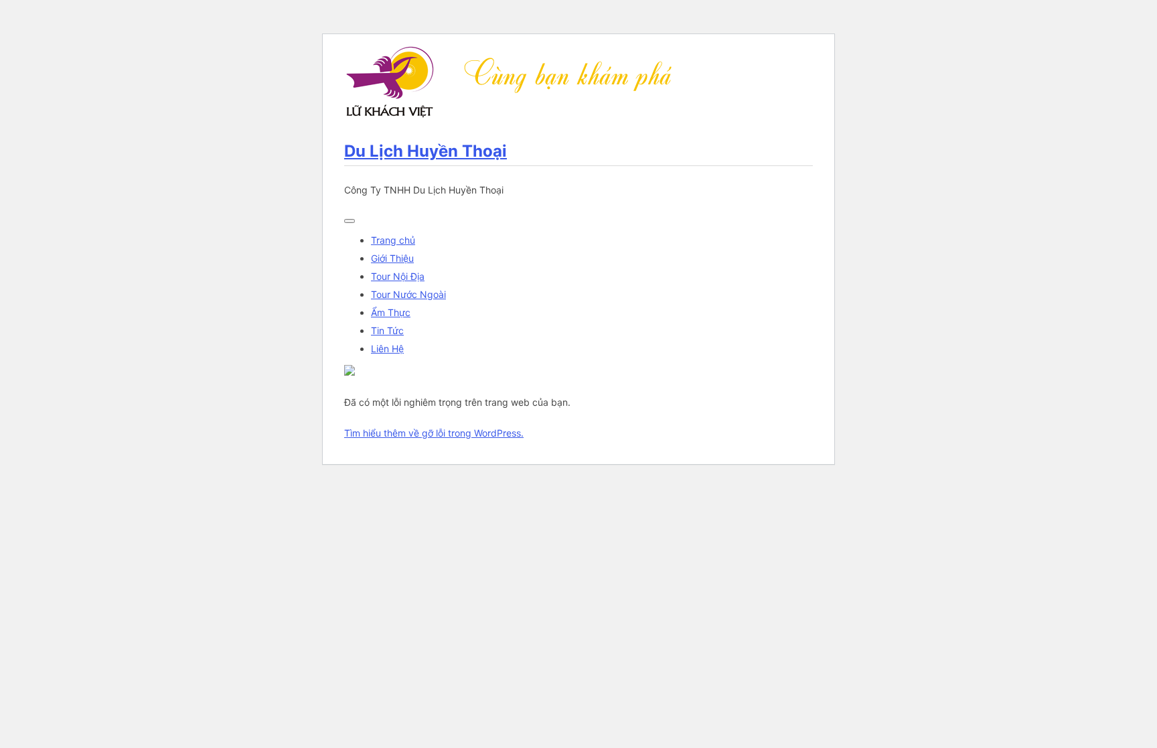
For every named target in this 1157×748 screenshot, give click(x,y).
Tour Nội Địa (398, 276)
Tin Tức (387, 330)
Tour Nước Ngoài (408, 294)
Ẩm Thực (390, 312)
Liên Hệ (387, 348)
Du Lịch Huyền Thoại (425, 151)
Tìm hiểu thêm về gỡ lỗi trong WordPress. (434, 433)
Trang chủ (393, 240)
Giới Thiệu (392, 258)
